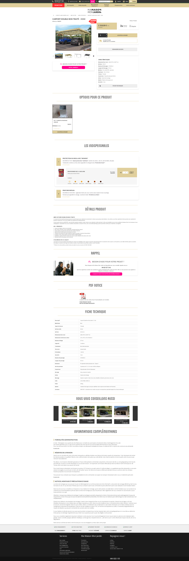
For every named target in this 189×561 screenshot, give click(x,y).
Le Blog (111, 540)
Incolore (69, 183)
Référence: (54, 21)
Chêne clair (75, 183)
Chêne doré (81, 183)
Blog (92, 1)
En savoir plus (66, 164)
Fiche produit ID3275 (85, 302)
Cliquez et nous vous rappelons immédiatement (106, 273)
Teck (95, 183)
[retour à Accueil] (53, 15)
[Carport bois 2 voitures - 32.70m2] (121, 411)
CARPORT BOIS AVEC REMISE (104, 420)
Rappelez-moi (73, 1)
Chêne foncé (100, 183)
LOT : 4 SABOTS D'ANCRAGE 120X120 (60, 121)
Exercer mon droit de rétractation (67, 552)
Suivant (93, 56)
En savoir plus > (57, 128)
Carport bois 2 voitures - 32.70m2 (122, 420)
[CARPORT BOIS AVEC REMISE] (104, 411)
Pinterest (112, 543)
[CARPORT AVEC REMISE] (86, 411)
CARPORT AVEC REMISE (87, 420)
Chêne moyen (88, 183)
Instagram (112, 545)
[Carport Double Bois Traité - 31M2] (59, 56)
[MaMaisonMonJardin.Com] (94, 11)
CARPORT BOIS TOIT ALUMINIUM (69, 420)
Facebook (112, 542)
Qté (121, 172)
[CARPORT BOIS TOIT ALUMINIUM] (69, 411)
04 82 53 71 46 (59, 1)
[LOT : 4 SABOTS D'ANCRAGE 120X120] (62, 111)
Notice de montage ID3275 (87, 303)
